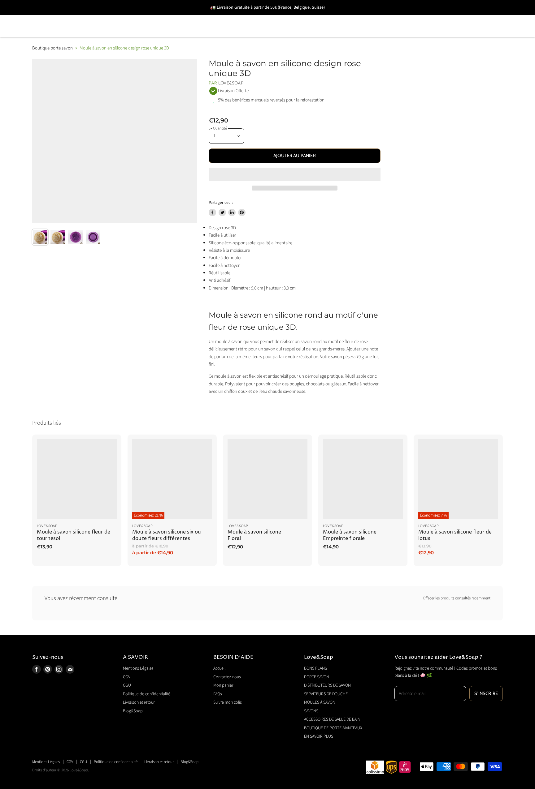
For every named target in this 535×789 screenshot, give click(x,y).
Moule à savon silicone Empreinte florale (349, 535)
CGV (126, 677)
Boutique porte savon (52, 48)
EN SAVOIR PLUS (149, 35)
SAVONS (355, 17)
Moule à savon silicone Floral (254, 535)
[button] (295, 174)
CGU (127, 685)
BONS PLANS (49, 17)
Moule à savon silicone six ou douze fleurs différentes (166, 535)
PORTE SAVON (97, 17)
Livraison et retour (138, 702)
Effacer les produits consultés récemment (456, 598)
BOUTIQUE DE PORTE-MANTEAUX (75, 35)
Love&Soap (231, 83)
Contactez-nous (227, 677)
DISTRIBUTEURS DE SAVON (162, 17)
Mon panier (223, 685)
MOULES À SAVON (308, 17)
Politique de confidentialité (146, 694)
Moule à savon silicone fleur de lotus (455, 535)
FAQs (217, 694)
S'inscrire (486, 693)
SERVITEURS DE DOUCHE (241, 17)
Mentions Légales (138, 668)
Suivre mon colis (227, 702)
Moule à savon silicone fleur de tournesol (73, 535)
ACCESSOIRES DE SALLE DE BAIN (421, 17)
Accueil (219, 668)
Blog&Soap (133, 711)
